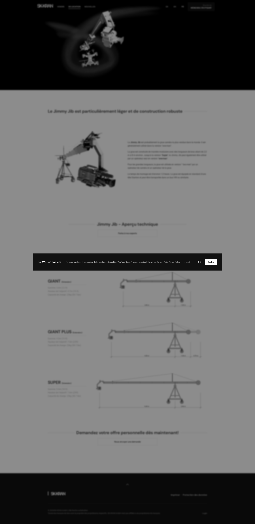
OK (199, 262)
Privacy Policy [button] (163, 262)
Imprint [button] (187, 262)
